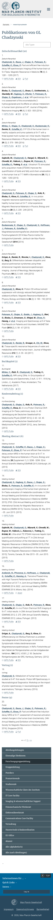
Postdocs (10, 773)
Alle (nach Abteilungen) (16, 852)
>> (31, 740)
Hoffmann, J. (33, 573)
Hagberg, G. (19, 94)
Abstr (20, 593)
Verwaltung (11, 824)
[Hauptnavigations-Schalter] (48, 9)
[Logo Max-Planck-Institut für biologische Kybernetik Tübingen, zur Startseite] (22, 9)
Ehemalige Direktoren (16, 756)
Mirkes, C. (6, 126)
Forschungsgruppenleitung (18, 761)
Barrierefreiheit (43, 909)
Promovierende (13, 778)
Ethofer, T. (29, 94)
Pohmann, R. (40, 62)
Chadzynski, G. (8, 62)
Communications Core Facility (19, 818)
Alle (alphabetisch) (14, 847)
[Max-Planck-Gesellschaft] (15, 902)
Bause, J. (20, 62)
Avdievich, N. (7, 573)
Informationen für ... (13, 878)
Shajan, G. (29, 62)
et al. (27, 97)
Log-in (26, 892)
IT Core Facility (12, 795)
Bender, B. (20, 343)
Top (48, 875)
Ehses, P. (17, 65)
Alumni (9, 841)
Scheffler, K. (7, 65)
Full (26, 79)
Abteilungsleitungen (15, 750)
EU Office (10, 835)
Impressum (9, 909)
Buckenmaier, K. (42, 126)
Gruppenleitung (13, 767)
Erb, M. (39, 343)
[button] (26, 863)
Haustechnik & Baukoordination (20, 830)
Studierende (11, 784)
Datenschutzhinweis (25, 909)
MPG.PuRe (9, 79)
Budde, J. (28, 314)
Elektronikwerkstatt (15, 812)
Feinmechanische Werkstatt (18, 807)
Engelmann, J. (18, 97)
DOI (19, 79)
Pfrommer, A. (20, 573)
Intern (5, 887)
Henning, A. (21, 576)
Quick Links (8, 882)
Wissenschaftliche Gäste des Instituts (23, 790)
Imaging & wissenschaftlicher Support (23, 801)
